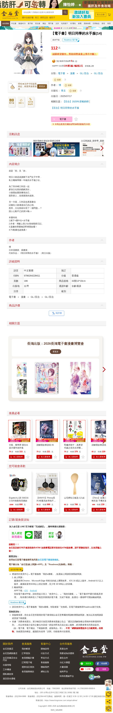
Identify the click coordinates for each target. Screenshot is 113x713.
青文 (63, 90)
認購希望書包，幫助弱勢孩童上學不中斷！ (74, 54)
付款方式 (45, 653)
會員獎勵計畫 (28, 658)
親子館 (30, 23)
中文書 (13, 23)
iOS (26, 590)
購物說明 (45, 649)
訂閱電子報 (27, 662)
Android (33, 590)
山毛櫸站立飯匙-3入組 (74, 498)
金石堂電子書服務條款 (48, 559)
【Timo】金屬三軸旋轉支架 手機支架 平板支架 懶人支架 (101, 501)
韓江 (37, 17)
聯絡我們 (45, 667)
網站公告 (45, 671)
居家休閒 (87, 23)
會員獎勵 (5, 23)
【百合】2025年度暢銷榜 (76, 101)
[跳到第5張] (102, 155)
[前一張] (9, 55)
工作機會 (7, 669)
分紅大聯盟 (65, 662)
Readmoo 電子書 (71, 40)
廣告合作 (64, 658)
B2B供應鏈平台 (67, 676)
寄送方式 (45, 658)
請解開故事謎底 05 (45, 445)
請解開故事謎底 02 (100, 445)
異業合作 (64, 649)
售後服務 (45, 662)
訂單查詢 (26, 653)
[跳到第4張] (100, 155)
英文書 (37, 23)
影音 (103, 23)
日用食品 (96, 23)
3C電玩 (73, 23)
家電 (79, 23)
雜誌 (44, 23)
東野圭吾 (44, 17)
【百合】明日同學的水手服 (65, 108)
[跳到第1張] (95, 155)
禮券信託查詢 (28, 667)
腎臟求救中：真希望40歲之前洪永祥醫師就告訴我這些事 (73, 448)
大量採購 (64, 667)
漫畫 (72, 73)
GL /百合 (84, 73)
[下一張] (48, 55)
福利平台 (64, 671)
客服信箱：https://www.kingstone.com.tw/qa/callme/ (56, 700)
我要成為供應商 (67, 653)
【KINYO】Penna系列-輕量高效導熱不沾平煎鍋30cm (46, 501)
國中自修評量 (28, 17)
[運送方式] (108, 708)
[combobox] (42, 12)
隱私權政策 (8, 674)
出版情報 (7, 665)
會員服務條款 (28, 671)
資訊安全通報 (9, 678)
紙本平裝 (56, 40)
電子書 (50, 23)
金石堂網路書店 (10, 653)
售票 (109, 23)
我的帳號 (26, 649)
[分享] (108, 701)
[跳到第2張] (97, 155)
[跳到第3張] (98, 155)
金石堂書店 (8, 649)
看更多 (42, 86)
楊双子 (52, 17)
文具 (57, 23)
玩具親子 (64, 23)
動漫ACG (22, 23)
